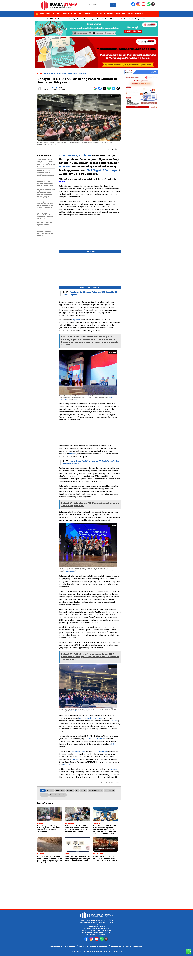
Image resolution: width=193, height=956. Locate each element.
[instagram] (138, 5)
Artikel (66, 14)
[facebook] (133, 5)
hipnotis (70, 790)
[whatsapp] (149, 5)
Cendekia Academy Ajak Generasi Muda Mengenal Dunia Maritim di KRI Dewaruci (65, 19)
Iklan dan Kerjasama (98, 946)
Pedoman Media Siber (120, 946)
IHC (112, 744)
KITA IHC (114, 721)
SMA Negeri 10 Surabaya (102, 170)
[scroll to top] (185, 952)
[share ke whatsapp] (109, 89)
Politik (131, 14)
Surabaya (44, 795)
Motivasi (82, 73)
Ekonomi (139, 14)
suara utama (109, 790)
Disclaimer (137, 946)
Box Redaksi (55, 946)
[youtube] (144, 5)
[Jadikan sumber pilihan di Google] (95, 89)
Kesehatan (72, 73)
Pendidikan (100, 14)
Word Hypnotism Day (58, 795)
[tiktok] (153, 5)
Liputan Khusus (113, 14)
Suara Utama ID (100, 751)
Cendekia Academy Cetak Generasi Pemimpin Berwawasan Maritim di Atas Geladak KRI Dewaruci (138, 19)
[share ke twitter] (105, 89)
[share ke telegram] (114, 89)
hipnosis (76, 320)
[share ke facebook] (100, 89)
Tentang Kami (69, 946)
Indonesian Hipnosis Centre (91, 718)
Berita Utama (45, 14)
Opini (124, 14)
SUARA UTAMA (66, 181)
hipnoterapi (60, 790)
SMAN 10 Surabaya (96, 738)
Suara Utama (78, 399)
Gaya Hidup (61, 73)
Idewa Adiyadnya (49, 88)
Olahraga (89, 14)
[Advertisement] (90, 233)
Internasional (77, 14)
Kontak (82, 946)
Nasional (57, 14)
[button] (108, 149)
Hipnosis (64, 166)
